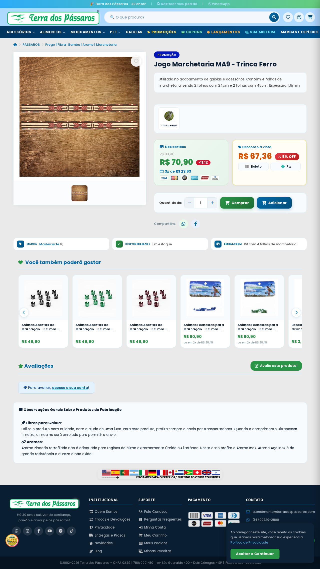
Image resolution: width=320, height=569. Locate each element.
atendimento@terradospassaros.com (283, 511)
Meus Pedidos (156, 543)
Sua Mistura (263, 32)
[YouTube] (49, 531)
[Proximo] (296, 312)
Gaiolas (134, 32)
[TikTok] (71, 531)
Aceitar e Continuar (255, 553)
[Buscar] (274, 17)
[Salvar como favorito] (136, 61)
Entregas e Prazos (110, 535)
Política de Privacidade (249, 542)
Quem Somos (106, 511)
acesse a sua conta (70, 387)
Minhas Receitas (158, 551)
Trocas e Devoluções (112, 519)
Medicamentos (86, 32)
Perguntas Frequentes (163, 519)
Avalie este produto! (279, 365)
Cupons (194, 32)
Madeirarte (49, 244)
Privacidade (105, 527)
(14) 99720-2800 (265, 519)
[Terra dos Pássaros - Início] (53, 17)
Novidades (104, 543)
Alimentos (51, 32)
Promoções (164, 32)
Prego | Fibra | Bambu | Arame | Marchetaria (80, 44)
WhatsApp (220, 4)
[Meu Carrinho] (310, 17)
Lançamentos (225, 32)
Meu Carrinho (155, 535)
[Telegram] (60, 531)
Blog (98, 551)
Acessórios (18, 32)
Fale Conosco (156, 511)
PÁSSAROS (31, 44)
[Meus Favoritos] (288, 17)
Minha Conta (155, 527)
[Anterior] (24, 312)
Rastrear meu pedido (178, 4)
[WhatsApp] (16, 531)
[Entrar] (299, 17)
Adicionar (277, 202)
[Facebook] (38, 531)
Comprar (240, 202)
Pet (113, 32)
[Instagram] (27, 531)
